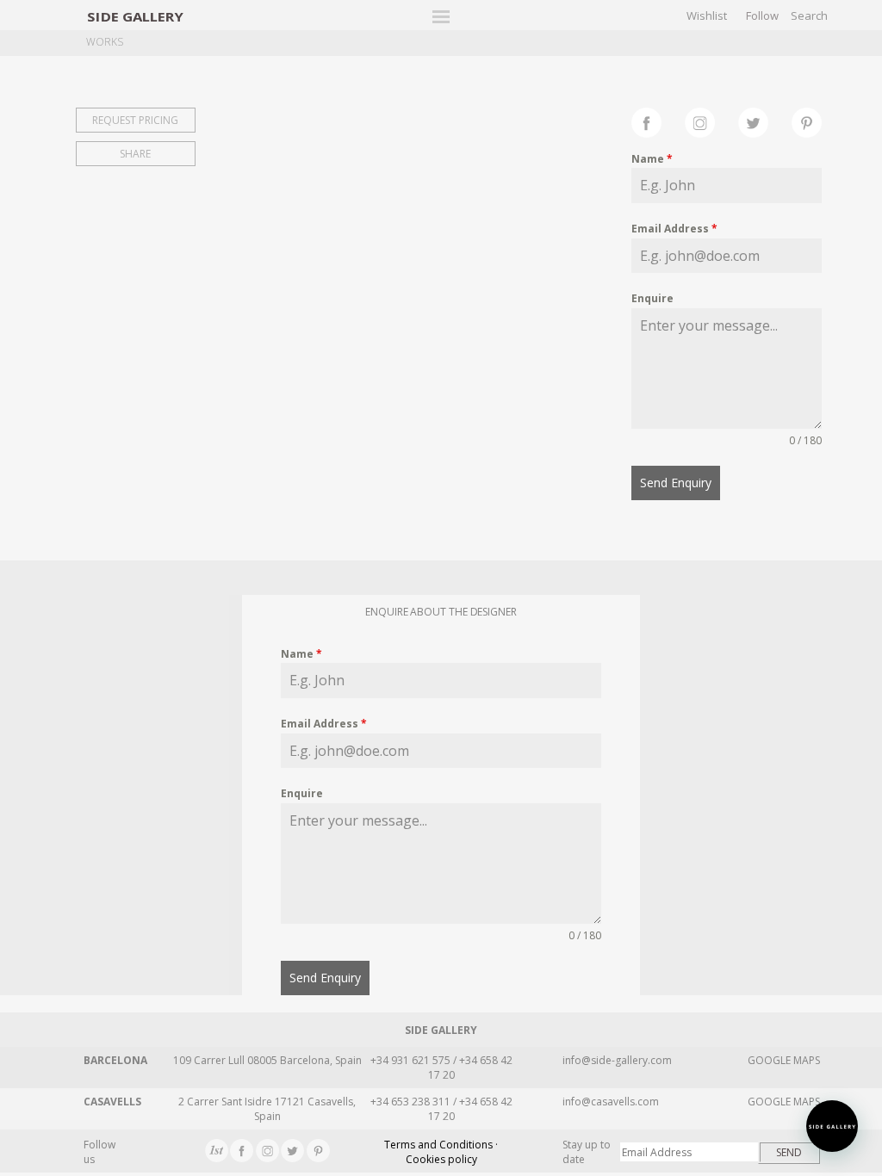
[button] (832, 1126)
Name (652, 159)
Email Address (674, 228)
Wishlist (706, 15)
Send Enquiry (675, 482)
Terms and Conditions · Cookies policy (441, 1152)
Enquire (652, 298)
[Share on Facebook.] (658, 120)
